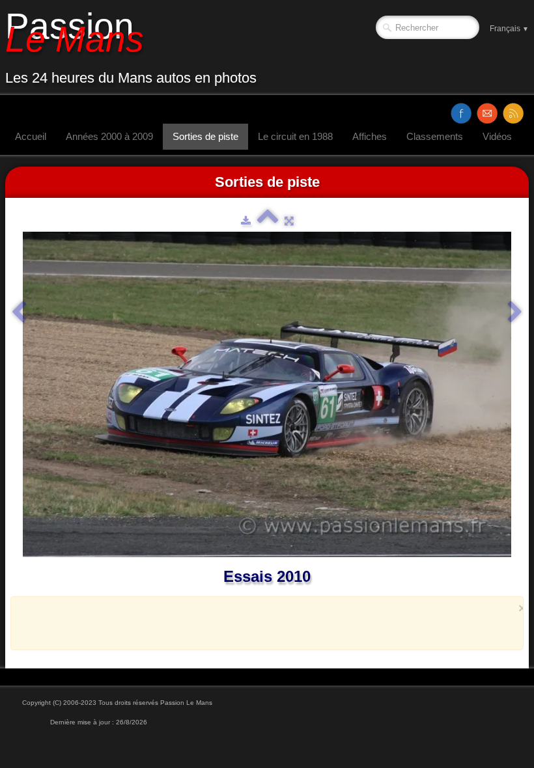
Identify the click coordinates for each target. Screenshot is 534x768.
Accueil (30, 136)
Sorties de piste (205, 136)
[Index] (267, 220)
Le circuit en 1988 (295, 136)
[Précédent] (18, 312)
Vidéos (497, 136)
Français (509, 28)
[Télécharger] (246, 220)
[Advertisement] (263, 622)
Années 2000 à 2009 (109, 136)
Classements (434, 136)
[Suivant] (515, 312)
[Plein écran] (289, 220)
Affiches (369, 136)
